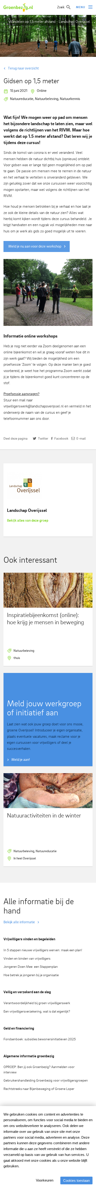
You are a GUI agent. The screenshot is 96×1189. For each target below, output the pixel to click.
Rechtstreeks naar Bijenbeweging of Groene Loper (38, 1088)
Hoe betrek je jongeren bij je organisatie (31, 975)
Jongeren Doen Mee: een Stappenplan (30, 966)
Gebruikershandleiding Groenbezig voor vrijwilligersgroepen (45, 1080)
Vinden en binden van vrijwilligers (26, 958)
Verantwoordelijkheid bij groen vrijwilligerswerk (36, 1003)
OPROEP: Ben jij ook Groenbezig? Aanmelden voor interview (39, 1069)
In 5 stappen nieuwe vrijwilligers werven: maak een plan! (42, 950)
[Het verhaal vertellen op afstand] (48, 292)
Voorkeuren (44, 1180)
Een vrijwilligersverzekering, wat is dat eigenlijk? (36, 1011)
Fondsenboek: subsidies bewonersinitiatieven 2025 (39, 1039)
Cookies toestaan (76, 1180)
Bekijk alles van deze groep (27, 520)
